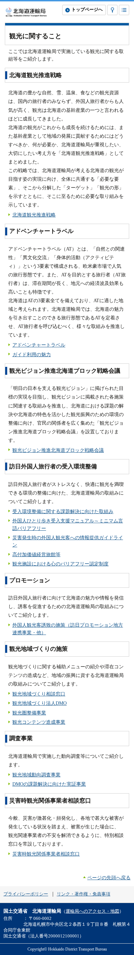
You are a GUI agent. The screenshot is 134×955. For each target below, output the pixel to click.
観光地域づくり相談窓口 (38, 694)
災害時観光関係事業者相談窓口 (46, 854)
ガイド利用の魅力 (31, 354)
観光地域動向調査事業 (36, 774)
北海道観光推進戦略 (34, 214)
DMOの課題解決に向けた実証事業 (49, 784)
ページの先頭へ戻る (109, 877)
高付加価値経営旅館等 (36, 554)
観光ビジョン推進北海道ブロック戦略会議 (58, 450)
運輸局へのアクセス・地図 (92, 911)
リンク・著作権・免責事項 (83, 894)
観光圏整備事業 (29, 712)
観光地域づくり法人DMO (39, 703)
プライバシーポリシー (25, 894)
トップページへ (87, 9)
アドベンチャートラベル (38, 345)
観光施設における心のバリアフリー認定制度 (60, 563)
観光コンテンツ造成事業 (38, 722)
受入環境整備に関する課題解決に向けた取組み (62, 511)
